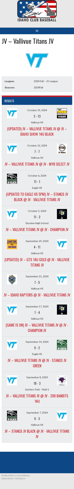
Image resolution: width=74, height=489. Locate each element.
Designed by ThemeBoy (13, 478)
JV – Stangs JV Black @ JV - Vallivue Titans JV (37, 433)
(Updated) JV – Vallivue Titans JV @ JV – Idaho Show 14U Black (37, 131)
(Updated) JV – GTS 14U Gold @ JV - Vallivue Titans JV (37, 262)
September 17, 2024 (37, 306)
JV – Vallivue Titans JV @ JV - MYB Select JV (37, 164)
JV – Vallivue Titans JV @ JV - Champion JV (37, 229)
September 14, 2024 (37, 341)
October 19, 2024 (37, 110)
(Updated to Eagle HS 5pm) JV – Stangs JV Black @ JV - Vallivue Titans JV (37, 196)
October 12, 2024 (37, 145)
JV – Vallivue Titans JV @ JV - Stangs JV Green (37, 363)
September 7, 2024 (37, 412)
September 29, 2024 (37, 241)
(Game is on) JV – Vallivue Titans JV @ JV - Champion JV (37, 327)
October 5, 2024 (37, 210)
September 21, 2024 (37, 276)
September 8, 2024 (37, 377)
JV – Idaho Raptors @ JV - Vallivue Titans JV (37, 295)
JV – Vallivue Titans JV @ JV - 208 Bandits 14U (37, 398)
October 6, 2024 (37, 175)
